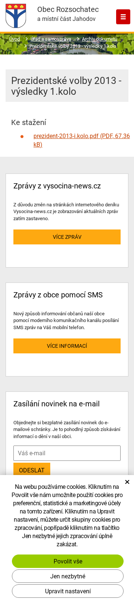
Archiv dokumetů (99, 38)
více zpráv (67, 236)
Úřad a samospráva (51, 38)
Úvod (14, 38)
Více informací (67, 345)
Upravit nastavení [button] (68, 591)
